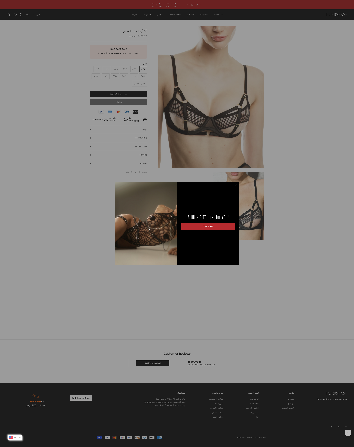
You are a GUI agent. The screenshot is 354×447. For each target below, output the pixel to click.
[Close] (236, 185)
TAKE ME (208, 226)
